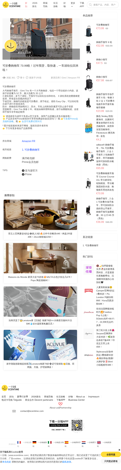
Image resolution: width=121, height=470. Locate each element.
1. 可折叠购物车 (31, 149)
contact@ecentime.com (32, 411)
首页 (4, 396)
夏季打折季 (22, 396)
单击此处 (6, 462)
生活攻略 (55, 5)
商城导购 (45, 5)
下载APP (82, 5)
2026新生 (34, 5)
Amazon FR (74, 77)
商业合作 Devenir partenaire (39, 399)
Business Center (76, 399)
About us (80, 396)
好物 (64, 5)
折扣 (26, 5)
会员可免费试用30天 (32, 121)
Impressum (93, 396)
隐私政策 (66, 462)
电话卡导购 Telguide (12, 399)
